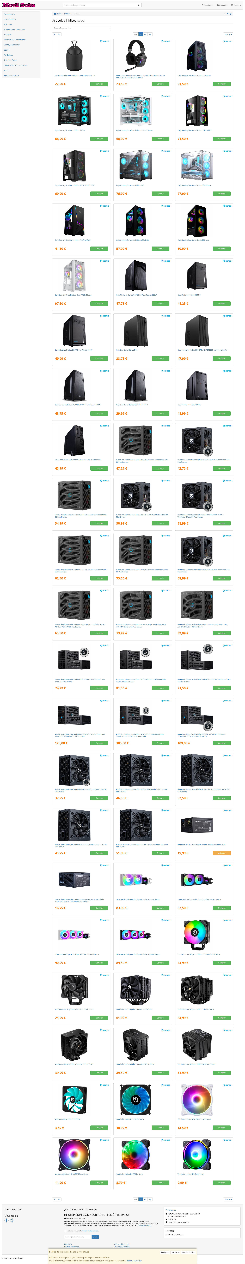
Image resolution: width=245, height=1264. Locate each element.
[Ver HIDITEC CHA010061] (81, 330)
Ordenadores (9, 14)
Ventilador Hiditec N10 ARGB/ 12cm (130, 1119)
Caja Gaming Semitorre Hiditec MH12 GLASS (194, 130)
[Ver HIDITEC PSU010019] (204, 550)
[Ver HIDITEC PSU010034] (81, 770)
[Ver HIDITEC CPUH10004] (81, 1044)
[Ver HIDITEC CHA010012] (204, 385)
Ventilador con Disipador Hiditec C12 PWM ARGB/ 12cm (198, 954)
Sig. (150, 34)
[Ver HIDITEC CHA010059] (81, 110)
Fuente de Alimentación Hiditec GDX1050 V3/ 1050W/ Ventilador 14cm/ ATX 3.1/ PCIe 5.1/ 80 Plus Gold (80, 735)
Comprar (99, 84)
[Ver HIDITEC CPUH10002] (143, 990)
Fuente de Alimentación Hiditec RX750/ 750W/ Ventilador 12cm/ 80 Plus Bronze (142, 845)
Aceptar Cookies (188, 1252)
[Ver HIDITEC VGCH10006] (143, 1154)
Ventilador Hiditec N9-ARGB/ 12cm (190, 1174)
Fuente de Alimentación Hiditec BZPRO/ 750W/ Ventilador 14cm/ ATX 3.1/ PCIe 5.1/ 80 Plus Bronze (141, 625)
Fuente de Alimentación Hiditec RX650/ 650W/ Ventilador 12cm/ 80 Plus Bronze (81, 845)
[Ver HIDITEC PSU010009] (204, 440)
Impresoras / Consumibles (15, 39)
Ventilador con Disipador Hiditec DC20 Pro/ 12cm (135, 1064)
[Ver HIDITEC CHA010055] (81, 165)
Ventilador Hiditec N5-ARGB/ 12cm (129, 1174)
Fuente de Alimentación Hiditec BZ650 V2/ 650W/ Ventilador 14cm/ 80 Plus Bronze (81, 516)
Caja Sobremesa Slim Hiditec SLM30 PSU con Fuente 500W (78, 460)
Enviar (95, 1237)
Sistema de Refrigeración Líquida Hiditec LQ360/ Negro (138, 954)
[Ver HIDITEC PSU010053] (143, 440)
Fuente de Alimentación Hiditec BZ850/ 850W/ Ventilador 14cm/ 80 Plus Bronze (203, 570)
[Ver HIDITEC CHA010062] (204, 330)
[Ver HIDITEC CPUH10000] (81, 990)
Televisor (7, 34)
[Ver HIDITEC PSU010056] (143, 550)
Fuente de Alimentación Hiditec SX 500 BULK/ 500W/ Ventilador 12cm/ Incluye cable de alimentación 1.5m (79, 900)
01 (141, 34)
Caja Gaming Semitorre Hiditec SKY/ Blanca (194, 185)
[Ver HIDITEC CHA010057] (204, 165)
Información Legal (121, 1244)
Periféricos (8, 55)
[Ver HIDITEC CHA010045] (204, 275)
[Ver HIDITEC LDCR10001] (81, 935)
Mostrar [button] (228, 34)
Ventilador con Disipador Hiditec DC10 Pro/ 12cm (74, 1064)
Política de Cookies (134, 1261)
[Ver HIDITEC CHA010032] (143, 275)
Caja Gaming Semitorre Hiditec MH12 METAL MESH (75, 185)
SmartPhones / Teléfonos (14, 29)
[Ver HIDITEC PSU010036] (143, 660)
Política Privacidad (71, 1246)
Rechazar (175, 1252)
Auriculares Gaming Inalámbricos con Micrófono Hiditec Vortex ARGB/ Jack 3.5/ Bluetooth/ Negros (140, 76)
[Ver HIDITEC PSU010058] (143, 605)
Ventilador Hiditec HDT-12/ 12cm (67, 1119)
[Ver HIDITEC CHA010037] (204, 56)
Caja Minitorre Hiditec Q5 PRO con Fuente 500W (73, 350)
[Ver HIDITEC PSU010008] (204, 495)
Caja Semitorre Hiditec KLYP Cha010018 (132, 405)
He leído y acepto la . (82, 1231)
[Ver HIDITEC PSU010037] (204, 660)
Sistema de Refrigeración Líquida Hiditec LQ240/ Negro (199, 899)
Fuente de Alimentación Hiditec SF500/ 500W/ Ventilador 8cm (201, 844)
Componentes (10, 19)
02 (145, 34)
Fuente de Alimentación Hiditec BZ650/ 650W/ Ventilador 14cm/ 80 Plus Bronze (142, 516)
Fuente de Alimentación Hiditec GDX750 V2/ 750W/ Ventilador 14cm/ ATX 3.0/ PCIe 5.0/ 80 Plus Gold (140, 735)
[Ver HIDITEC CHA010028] (143, 220)
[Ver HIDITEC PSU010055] (81, 550)
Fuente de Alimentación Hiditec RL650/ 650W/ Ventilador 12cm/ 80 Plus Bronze (142, 790)
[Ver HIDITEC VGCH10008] (81, 1154)
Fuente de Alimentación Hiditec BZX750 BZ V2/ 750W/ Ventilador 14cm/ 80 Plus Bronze (141, 680)
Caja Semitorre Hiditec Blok (126, 350)
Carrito (236, 5)
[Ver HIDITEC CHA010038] (204, 220)
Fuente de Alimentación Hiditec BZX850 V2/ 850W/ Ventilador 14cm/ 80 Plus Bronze (204, 680)
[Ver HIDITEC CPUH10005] (143, 1044)
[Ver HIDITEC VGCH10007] (143, 1099)
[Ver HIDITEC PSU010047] (81, 825)
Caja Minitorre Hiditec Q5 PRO (189, 295)
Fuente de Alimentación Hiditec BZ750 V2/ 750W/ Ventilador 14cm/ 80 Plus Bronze (81, 570)
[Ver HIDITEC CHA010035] (81, 440)
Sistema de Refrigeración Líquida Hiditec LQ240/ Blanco (138, 899)
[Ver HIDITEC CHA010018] (143, 385)
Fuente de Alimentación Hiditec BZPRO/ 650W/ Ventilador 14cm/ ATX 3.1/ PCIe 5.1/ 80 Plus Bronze (80, 625)
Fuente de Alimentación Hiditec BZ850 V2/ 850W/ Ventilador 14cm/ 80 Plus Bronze (142, 570)
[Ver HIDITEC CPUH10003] (204, 990)
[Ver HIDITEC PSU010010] (143, 495)
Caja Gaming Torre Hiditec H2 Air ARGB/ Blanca (73, 295)
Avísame (221, 853)
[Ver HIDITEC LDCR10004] (204, 880)
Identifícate (208, 5)
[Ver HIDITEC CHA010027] (81, 220)
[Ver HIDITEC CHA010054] (204, 110)
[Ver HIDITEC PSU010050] (204, 715)
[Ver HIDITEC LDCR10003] (143, 880)
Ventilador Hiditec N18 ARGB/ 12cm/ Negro (71, 1174)
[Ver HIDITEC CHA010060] (143, 110)
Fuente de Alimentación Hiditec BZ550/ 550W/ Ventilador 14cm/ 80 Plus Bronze (203, 461)
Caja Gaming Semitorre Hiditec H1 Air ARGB (194, 75)
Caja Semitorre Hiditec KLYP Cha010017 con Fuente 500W (77, 405)
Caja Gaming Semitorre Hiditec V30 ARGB (132, 240)
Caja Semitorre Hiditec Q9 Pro (189, 405)
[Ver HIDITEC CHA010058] (143, 330)
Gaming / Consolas (12, 45)
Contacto (223, 5)
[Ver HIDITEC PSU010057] (81, 605)
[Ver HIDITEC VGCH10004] (81, 1099)
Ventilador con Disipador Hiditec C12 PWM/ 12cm (74, 1009)
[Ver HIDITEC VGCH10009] (204, 1099)
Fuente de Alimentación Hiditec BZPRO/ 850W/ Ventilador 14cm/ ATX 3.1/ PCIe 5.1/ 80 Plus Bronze (202, 625)
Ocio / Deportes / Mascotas (15, 65)
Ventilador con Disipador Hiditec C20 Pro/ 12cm (134, 1009)
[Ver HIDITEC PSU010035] (81, 660)
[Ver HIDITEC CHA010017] (81, 385)
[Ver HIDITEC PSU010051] (81, 715)
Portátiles (8, 24)
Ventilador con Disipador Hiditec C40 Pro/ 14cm (195, 1009)
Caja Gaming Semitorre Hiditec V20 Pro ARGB (72, 240)
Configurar (165, 1252)
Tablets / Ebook (10, 60)
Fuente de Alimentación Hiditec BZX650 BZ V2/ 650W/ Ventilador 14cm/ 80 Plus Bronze (80, 680)
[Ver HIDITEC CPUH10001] (204, 935)
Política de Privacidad (145, 1225)
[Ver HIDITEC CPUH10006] (204, 1044)
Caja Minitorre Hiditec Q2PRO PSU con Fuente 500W (136, 295)
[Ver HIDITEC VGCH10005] (204, 1154)
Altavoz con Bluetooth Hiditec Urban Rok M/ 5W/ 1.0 (75, 75)
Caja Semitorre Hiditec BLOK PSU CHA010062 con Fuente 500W (202, 350)
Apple (6, 70)
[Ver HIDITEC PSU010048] (143, 825)
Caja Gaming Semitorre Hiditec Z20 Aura (193, 240)
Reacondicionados (11, 75)
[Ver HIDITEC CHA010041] (81, 275)
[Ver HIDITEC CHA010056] (143, 165)
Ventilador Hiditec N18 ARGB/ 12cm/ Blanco (194, 1119)
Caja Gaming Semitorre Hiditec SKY (130, 185)
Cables (6, 50)
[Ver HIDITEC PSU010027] (81, 880)
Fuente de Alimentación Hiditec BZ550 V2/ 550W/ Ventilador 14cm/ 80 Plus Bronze (142, 461)
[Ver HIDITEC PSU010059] (204, 605)
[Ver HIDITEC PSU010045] (143, 770)
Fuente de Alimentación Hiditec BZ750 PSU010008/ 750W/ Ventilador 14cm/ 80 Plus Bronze (200, 516)
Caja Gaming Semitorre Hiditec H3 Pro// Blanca (134, 130)
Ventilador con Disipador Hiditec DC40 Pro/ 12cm (196, 1064)
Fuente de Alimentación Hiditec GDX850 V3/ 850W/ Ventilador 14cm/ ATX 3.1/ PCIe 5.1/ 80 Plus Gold (201, 735)
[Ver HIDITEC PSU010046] (204, 770)
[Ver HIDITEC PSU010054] (81, 495)
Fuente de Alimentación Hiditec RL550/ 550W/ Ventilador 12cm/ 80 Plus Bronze (81, 790)
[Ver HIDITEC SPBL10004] (81, 56)
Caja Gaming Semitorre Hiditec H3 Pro (70, 130)
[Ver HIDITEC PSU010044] (204, 825)
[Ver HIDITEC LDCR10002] (143, 935)
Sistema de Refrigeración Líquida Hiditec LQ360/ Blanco (77, 954)
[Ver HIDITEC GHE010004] (143, 56)
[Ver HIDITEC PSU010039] (143, 715)
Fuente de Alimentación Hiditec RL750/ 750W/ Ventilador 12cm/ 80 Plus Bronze (203, 790)
